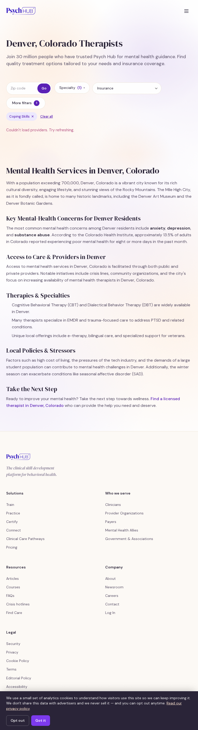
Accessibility (16, 686)
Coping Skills (21, 116)
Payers (110, 521)
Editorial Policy (18, 678)
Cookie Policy (17, 660)
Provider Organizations (124, 513)
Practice (13, 513)
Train (10, 504)
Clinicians (113, 504)
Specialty (72, 87)
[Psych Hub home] (20, 11)
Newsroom (114, 587)
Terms (11, 669)
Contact (112, 604)
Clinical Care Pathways (25, 538)
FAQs (10, 595)
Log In (110, 612)
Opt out (18, 720)
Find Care (14, 612)
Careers (111, 595)
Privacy (12, 652)
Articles (12, 578)
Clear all (46, 116)
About (110, 578)
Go (44, 88)
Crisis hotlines (18, 604)
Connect (13, 530)
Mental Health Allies (121, 530)
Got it (40, 720)
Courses (13, 587)
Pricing (11, 547)
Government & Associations (129, 538)
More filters (24, 103)
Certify (12, 521)
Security (13, 643)
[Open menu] (186, 10)
